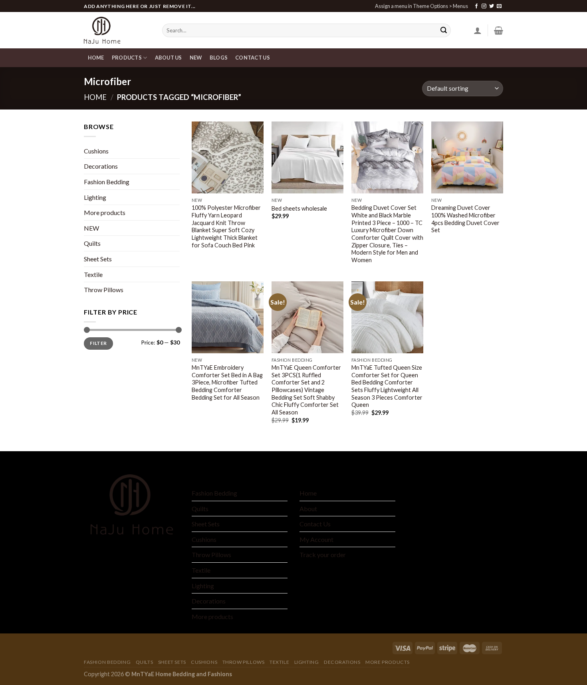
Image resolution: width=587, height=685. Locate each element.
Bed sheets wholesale (299, 208)
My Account (316, 539)
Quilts (92, 243)
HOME (96, 57)
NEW (196, 57)
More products (104, 212)
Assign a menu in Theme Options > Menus (421, 6)
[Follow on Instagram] (484, 6)
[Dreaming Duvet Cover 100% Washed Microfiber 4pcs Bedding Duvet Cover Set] (467, 157)
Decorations (101, 166)
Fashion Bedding (106, 181)
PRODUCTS (127, 57)
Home (95, 97)
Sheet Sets (98, 259)
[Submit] (443, 30)
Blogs (219, 57)
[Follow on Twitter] (491, 6)
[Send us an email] (499, 6)
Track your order (322, 554)
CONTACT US (252, 57)
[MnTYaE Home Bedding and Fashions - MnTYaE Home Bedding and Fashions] (117, 30)
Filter (98, 343)
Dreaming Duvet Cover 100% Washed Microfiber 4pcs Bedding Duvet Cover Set (465, 218)
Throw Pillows (103, 289)
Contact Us (315, 524)
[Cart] (498, 30)
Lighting (95, 197)
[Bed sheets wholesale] (307, 157)
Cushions (96, 151)
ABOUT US (168, 57)
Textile (93, 274)
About (308, 508)
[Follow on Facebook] (476, 6)
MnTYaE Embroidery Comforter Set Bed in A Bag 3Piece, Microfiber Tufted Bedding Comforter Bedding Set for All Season (227, 382)
